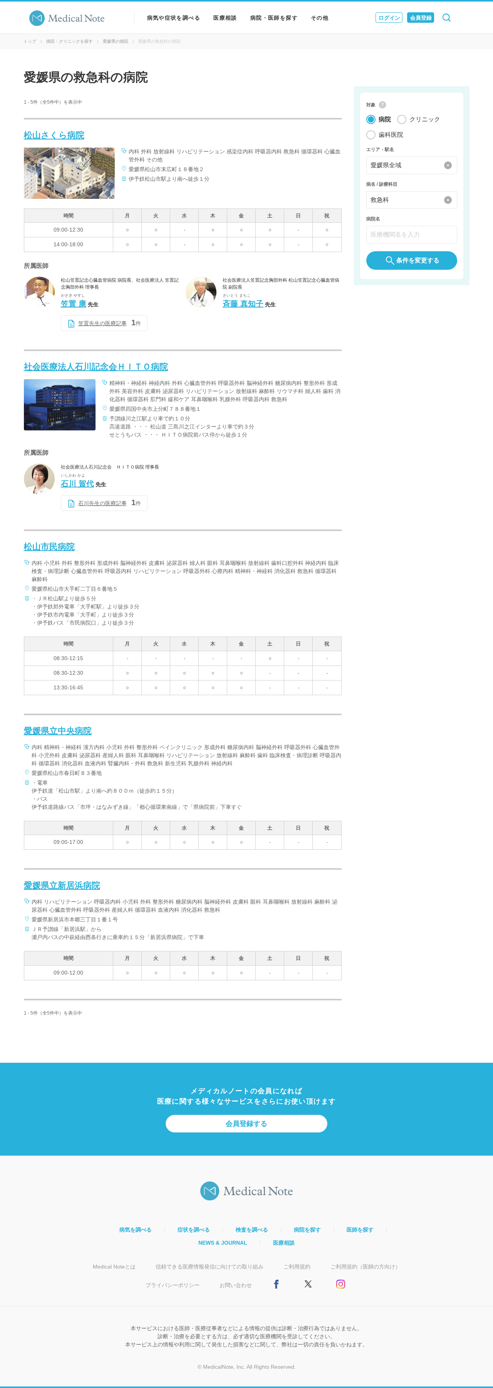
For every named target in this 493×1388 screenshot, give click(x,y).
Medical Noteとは (114, 1267)
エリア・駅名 (380, 149)
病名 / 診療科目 (381, 184)
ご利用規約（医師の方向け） (365, 1267)
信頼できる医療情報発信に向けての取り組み (209, 1267)
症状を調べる (194, 1230)
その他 (320, 18)
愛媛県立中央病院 (58, 731)
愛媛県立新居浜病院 (62, 885)
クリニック (424, 119)
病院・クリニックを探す (69, 41)
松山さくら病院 (54, 135)
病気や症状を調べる (174, 18)
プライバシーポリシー (173, 1285)
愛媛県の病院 (115, 41)
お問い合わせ (236, 1285)
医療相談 (225, 18)
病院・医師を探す (274, 18)
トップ (29, 41)
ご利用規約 (296, 1267)
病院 (385, 119)
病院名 (373, 219)
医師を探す (360, 1230)
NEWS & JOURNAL (222, 1243)
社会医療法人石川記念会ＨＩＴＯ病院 (96, 366)
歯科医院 (391, 134)
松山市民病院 (49, 546)
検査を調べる (252, 1230)
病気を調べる (135, 1230)
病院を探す (307, 1230)
